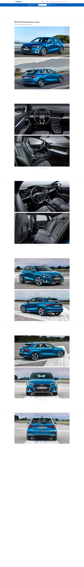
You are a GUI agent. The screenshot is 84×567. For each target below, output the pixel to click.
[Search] (68, 2)
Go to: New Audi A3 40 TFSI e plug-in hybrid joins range (23, 24)
